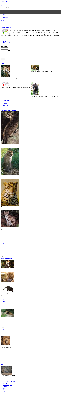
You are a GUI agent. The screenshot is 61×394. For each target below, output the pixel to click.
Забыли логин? (4, 329)
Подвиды (2, 63)
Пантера (2, 284)
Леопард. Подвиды (5, 41)
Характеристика (3, 27)
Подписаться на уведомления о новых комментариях (8, 56)
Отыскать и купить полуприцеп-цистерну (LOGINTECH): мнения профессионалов (8, 385)
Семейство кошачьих (5, 20)
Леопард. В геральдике (5, 43)
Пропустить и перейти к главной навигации (7, 1)
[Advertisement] (30, 12)
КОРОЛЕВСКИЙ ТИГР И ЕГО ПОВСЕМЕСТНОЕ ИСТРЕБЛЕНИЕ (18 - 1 (11, 238)
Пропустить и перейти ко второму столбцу (7, 2)
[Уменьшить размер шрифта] (6, 8)
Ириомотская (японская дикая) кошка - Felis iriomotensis (8, 110)
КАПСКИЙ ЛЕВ (3, 235)
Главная (2, 20)
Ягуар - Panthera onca (4, 177)
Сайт (9, 50)
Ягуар (31, 63)
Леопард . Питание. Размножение (7, 42)
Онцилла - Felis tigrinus (4, 208)
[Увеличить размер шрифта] (6, 7)
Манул (2, 364)
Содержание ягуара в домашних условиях (6, 258)
